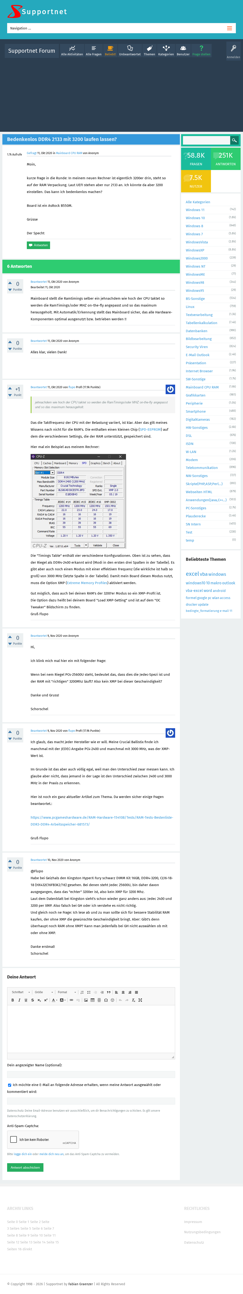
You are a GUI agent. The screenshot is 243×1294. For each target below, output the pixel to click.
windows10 (195, 583)
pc (209, 598)
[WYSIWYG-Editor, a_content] (91, 1029)
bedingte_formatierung (202, 611)
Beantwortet (39, 281)
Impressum (193, 1222)
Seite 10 (36, 1235)
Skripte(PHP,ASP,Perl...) (204, 484)
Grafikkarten (196, 395)
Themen (149, 54)
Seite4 (14, 1228)
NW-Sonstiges (197, 476)
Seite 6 (37, 1228)
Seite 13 (26, 1242)
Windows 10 (195, 218)
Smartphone (196, 411)
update (203, 605)
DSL (189, 436)
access (225, 598)
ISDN (189, 444)
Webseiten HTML (199, 492)
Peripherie (194, 403)
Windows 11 (195, 210)
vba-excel (194, 590)
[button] (20, 992)
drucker (191, 605)
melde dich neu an (51, 1154)
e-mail (224, 611)
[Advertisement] (121, 94)
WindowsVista (197, 242)
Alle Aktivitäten (72, 54)
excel (192, 574)
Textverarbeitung (199, 315)
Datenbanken (196, 331)
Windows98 (195, 282)
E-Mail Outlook (198, 355)
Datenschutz (194, 1242)
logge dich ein (23, 1154)
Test (189, 532)
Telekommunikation (202, 468)
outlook (228, 583)
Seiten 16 (14, 1249)
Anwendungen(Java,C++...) (206, 500)
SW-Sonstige (196, 379)
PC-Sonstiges (196, 508)
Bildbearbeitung (199, 339)
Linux (190, 307)
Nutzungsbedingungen (202, 1232)
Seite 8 (12, 1235)
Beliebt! (110, 54)
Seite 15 (53, 1242)
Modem (192, 460)
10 (208, 583)
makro (215, 583)
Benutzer (183, 54)
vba (204, 574)
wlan (215, 598)
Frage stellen (201, 54)
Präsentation (196, 363)
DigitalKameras (198, 419)
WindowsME (195, 274)
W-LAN (191, 452)
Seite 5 (25, 1228)
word (208, 590)
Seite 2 (35, 1222)
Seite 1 (24, 1222)
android (219, 591)
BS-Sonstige (195, 299)
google (202, 598)
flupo (72, 387)
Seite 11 (50, 1235)
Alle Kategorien (198, 202)
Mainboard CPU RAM (69, 153)
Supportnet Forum (31, 50)
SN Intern (193, 524)
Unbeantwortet (130, 54)
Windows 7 (194, 234)
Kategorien (166, 54)
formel (191, 598)
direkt (27, 1249)
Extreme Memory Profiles (87, 583)
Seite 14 (39, 1242)
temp (190, 540)
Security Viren (197, 347)
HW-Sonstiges (197, 427)
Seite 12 (13, 1242)
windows (217, 574)
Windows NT (196, 266)
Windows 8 (194, 226)
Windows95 (195, 290)
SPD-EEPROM (150, 429)
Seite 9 (24, 1235)
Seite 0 (12, 1222)
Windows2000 (197, 258)
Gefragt (32, 153)
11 (230, 611)
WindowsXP (195, 250)
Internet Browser (199, 371)
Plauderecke (196, 516)
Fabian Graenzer (80, 1284)
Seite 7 (49, 1228)
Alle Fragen (94, 54)
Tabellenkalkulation (201, 323)
